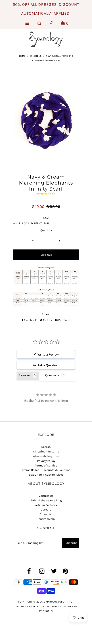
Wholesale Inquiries (46, 456)
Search (46, 446)
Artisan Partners (46, 505)
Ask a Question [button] (48, 365)
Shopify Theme (25, 606)
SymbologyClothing (58, 601)
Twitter (47, 320)
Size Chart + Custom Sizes (46, 474)
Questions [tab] (52, 375)
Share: (46, 314)
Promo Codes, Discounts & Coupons (46, 470)
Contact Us (46, 495)
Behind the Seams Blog (46, 500)
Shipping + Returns (46, 451)
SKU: (46, 217)
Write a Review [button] (48, 354)
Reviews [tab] (24, 375)
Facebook (30, 320)
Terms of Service (46, 465)
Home (22, 56)
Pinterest (64, 320)
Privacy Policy (46, 460)
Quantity (46, 230)
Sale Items (36, 56)
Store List (46, 514)
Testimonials (46, 518)
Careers (46, 509)
